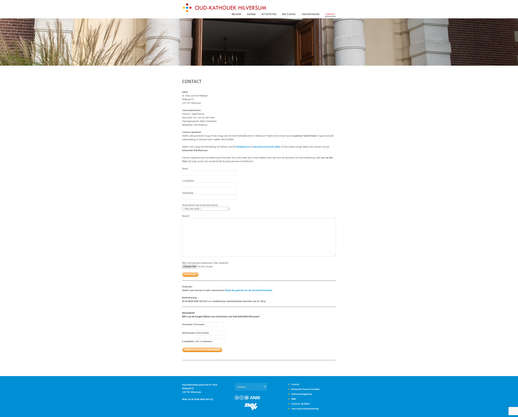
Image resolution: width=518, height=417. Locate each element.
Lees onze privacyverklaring (305, 408)
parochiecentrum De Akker (267, 146)
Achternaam (188, 332)
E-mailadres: (188, 341)
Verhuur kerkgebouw (301, 394)
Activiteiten (269, 14)
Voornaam (187, 324)
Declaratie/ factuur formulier (305, 389)
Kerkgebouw (243, 146)
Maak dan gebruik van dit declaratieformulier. (249, 290)
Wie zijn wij (289, 14)
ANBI (293, 398)
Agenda (251, 14)
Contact (330, 14)
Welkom (236, 14)
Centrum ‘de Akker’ (300, 403)
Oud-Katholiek (310, 14)
